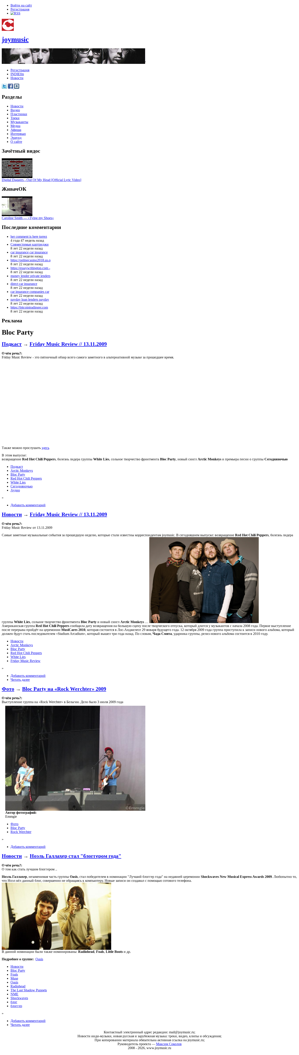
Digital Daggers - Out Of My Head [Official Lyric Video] (41, 180)
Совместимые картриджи (30, 244)
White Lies (18, 482)
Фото (8, 689)
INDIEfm (17, 74)
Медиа (15, 126)
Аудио (15, 490)
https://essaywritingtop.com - (30, 268)
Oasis (39, 959)
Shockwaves (19, 998)
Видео (15, 110)
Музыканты (19, 122)
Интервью (18, 134)
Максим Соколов (169, 1044)
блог (14, 1002)
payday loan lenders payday (30, 299)
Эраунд (16, 138)
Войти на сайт (21, 5)
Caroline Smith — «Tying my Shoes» (28, 218)
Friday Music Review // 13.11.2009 (68, 344)
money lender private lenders (30, 276)
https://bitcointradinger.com (29, 307)
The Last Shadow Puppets (29, 990)
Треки (15, 118)
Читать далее (20, 679)
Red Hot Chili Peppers (26, 478)
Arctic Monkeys (22, 470)
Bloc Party (18, 474)
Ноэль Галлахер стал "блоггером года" (75, 856)
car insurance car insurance (29, 252)
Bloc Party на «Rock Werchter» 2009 (64, 689)
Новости (17, 78)
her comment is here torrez (29, 236)
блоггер (16, 1006)
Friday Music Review (25, 661)
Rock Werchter (21, 832)
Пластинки (19, 114)
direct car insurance (24, 284)
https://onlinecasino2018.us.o (31, 260)
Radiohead (18, 986)
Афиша (16, 130)
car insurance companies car (30, 291)
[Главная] (8, 29)
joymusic (15, 39)
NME (14, 994)
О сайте (16, 141)
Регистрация (20, 9)
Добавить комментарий (28, 505)
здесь (45, 448)
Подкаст (12, 344)
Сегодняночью (22, 486)
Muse (14, 978)
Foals (14, 974)
